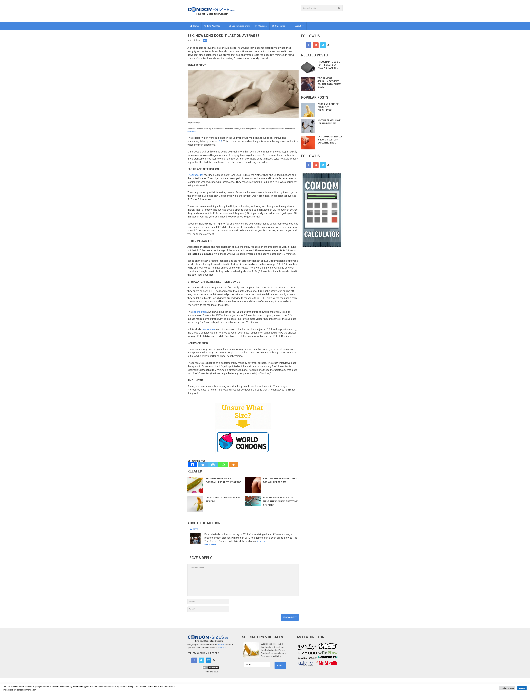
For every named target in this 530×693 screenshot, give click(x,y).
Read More (210, 544)
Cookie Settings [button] (507, 688)
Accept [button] (522, 688)
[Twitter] (203, 464)
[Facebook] (192, 464)
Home (196, 26)
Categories (280, 26)
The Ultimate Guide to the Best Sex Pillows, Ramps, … (328, 65)
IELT (220, 141)
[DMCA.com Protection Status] (210, 668)
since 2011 (222, 647)
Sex (205, 40)
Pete (198, 40)
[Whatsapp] (223, 464)
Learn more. (192, 131)
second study (199, 311)
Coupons (262, 26)
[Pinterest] (316, 45)
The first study (195, 174)
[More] (233, 464)
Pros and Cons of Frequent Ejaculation (328, 107)
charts (221, 644)
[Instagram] (213, 464)
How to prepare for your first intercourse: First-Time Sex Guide (280, 501)
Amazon (261, 541)
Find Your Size (213, 26)
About (298, 26)
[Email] (208, 660)
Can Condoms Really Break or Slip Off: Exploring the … (329, 139)
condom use (209, 329)
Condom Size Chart (240, 26)
